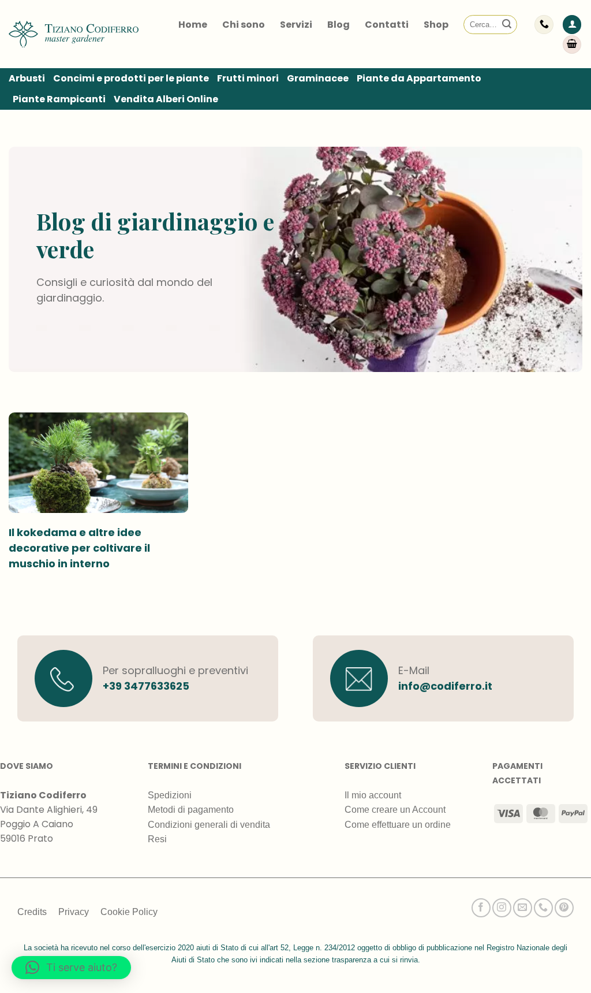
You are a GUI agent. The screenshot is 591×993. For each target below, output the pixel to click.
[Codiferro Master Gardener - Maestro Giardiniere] (74, 34)
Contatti (387, 24)
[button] (572, 24)
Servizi (296, 24)
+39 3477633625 (146, 686)
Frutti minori (248, 78)
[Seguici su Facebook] (481, 907)
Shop (436, 24)
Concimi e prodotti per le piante (131, 78)
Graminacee (318, 78)
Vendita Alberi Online (166, 99)
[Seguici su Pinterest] (564, 907)
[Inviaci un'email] (522, 907)
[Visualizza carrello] (572, 44)
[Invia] (507, 25)
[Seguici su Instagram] (501, 907)
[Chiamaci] (543, 907)
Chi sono (243, 24)
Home (192, 24)
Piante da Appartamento (419, 78)
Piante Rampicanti (59, 99)
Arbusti (27, 78)
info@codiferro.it (445, 686)
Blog (338, 24)
